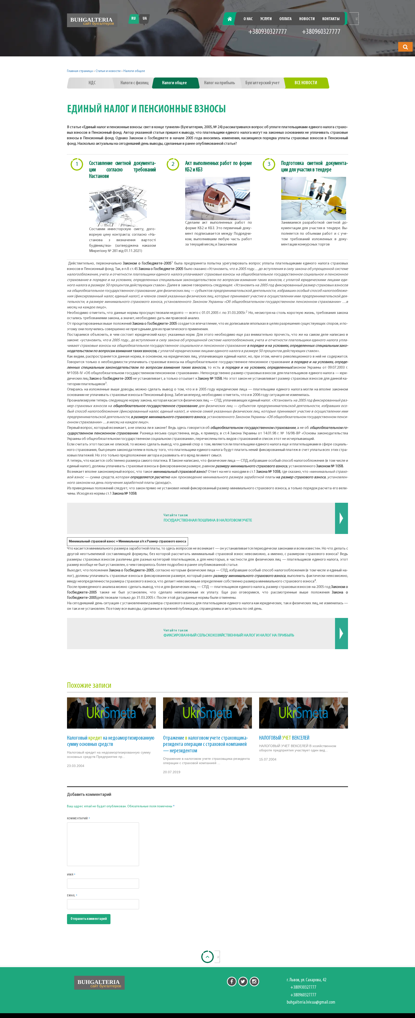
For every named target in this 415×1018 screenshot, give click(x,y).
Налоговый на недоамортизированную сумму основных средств (110, 741)
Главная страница (80, 71)
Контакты (331, 19)
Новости (307, 19)
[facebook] (232, 981)
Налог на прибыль (219, 83)
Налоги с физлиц (135, 83)
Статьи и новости (108, 71)
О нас (248, 19)
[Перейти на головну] (92, 20)
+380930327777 (267, 32)
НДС (92, 83)
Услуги (266, 19)
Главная (232, 19)
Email (72, 895)
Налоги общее (134, 71)
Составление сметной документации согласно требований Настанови (122, 170)
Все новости (306, 83)
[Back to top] (207, 957)
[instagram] (254, 981)
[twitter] (243, 981)
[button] (405, 47)
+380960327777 (321, 32)
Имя (71, 874)
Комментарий (78, 818)
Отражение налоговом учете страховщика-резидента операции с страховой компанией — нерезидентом (205, 744)
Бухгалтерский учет (262, 83)
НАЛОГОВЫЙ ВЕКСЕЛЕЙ (284, 738)
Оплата (285, 19)
